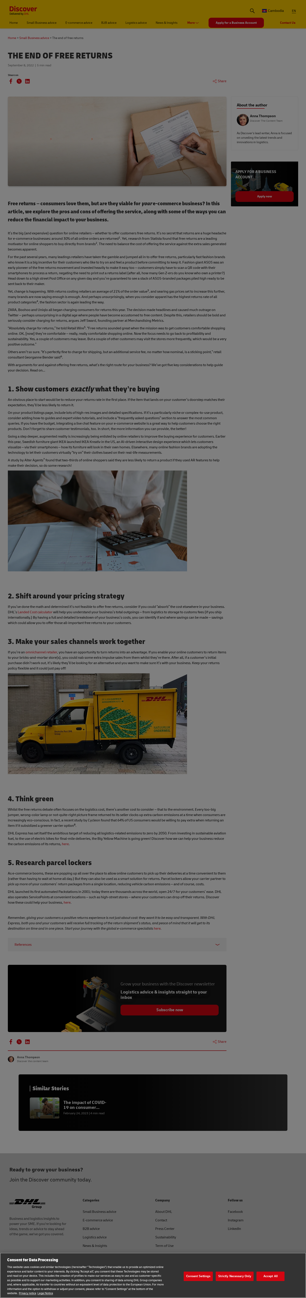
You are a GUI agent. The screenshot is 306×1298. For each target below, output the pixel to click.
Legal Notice (45, 1293)
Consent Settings (198, 1276)
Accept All (270, 1276)
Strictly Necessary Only (234, 1276)
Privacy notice (27, 1293)
